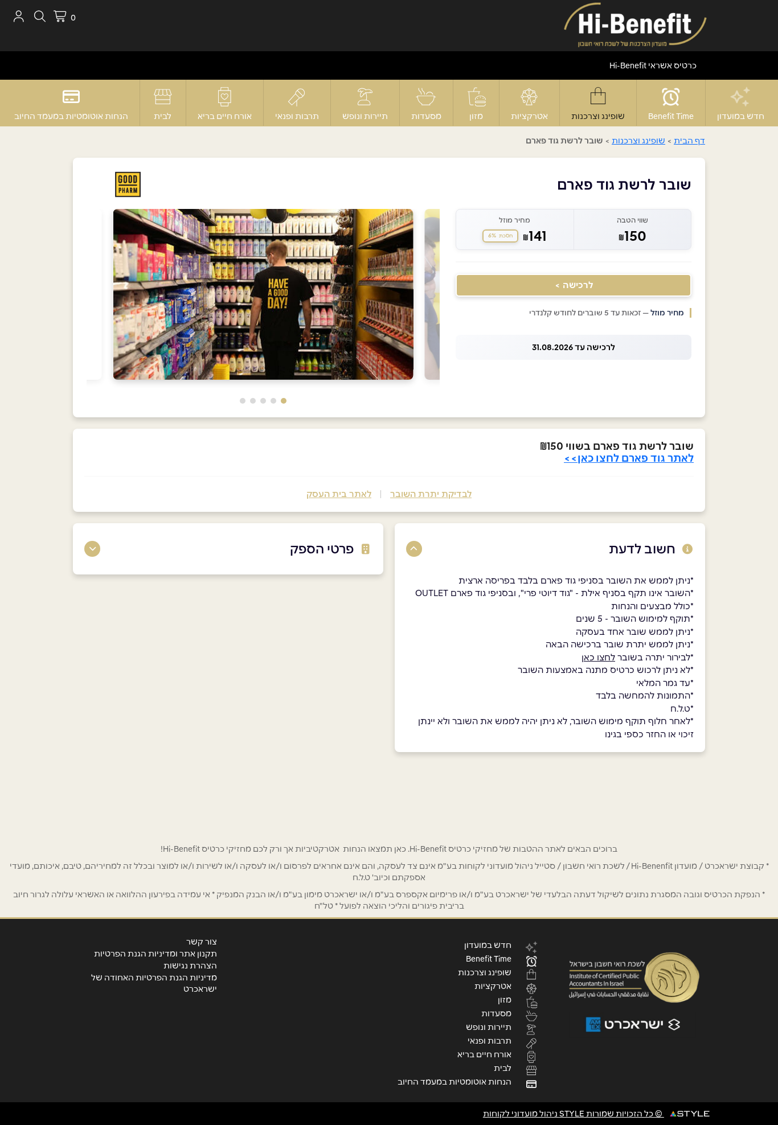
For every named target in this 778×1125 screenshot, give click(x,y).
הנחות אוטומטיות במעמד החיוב (71, 116)
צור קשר (201, 942)
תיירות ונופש (365, 116)
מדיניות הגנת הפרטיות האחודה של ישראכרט (154, 983)
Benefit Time (671, 116)
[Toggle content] (414, 549)
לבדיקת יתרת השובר (431, 493)
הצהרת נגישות (190, 965)
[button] (283, 401)
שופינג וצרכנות (598, 116)
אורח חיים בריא (225, 116)
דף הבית (689, 141)
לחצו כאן (598, 657)
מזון (476, 116)
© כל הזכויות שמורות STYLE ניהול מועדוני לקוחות (573, 1113)
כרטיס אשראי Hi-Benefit (653, 65)
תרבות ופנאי (297, 116)
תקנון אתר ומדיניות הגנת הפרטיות (155, 954)
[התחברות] (18, 16)
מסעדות (426, 116)
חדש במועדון (740, 116)
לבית (162, 116)
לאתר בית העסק (338, 493)
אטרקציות (529, 116)
